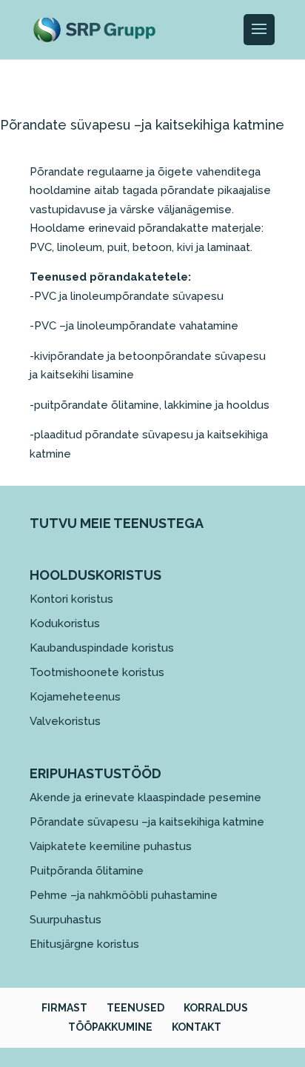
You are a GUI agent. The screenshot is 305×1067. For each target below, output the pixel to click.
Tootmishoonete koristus (97, 672)
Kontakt (196, 1027)
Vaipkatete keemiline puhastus (111, 846)
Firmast (64, 1008)
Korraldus (216, 1008)
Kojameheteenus (75, 696)
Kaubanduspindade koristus (102, 648)
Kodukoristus (65, 623)
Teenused (135, 1008)
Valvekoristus (65, 721)
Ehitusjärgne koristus (84, 944)
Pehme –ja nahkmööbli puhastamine (124, 895)
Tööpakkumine (110, 1027)
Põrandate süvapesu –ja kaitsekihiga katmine (147, 822)
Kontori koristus (71, 599)
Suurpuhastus (65, 919)
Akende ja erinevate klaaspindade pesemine (145, 797)
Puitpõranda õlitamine (87, 870)
